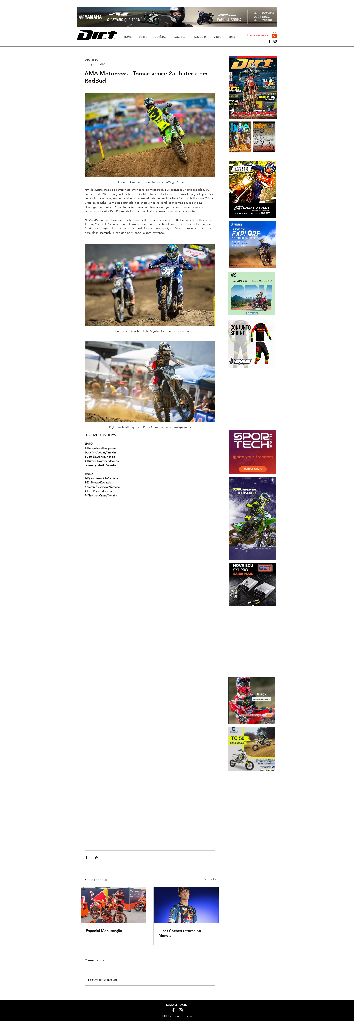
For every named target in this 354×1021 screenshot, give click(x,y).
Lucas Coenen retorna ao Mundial (180, 933)
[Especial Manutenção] (113, 905)
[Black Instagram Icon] (275, 41)
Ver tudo (210, 879)
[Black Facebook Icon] (269, 41)
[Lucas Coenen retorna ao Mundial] (186, 905)
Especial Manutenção (104, 930)
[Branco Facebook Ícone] (173, 1010)
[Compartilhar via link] (97, 857)
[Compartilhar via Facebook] (86, 857)
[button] (274, 35)
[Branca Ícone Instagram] (180, 1010)
